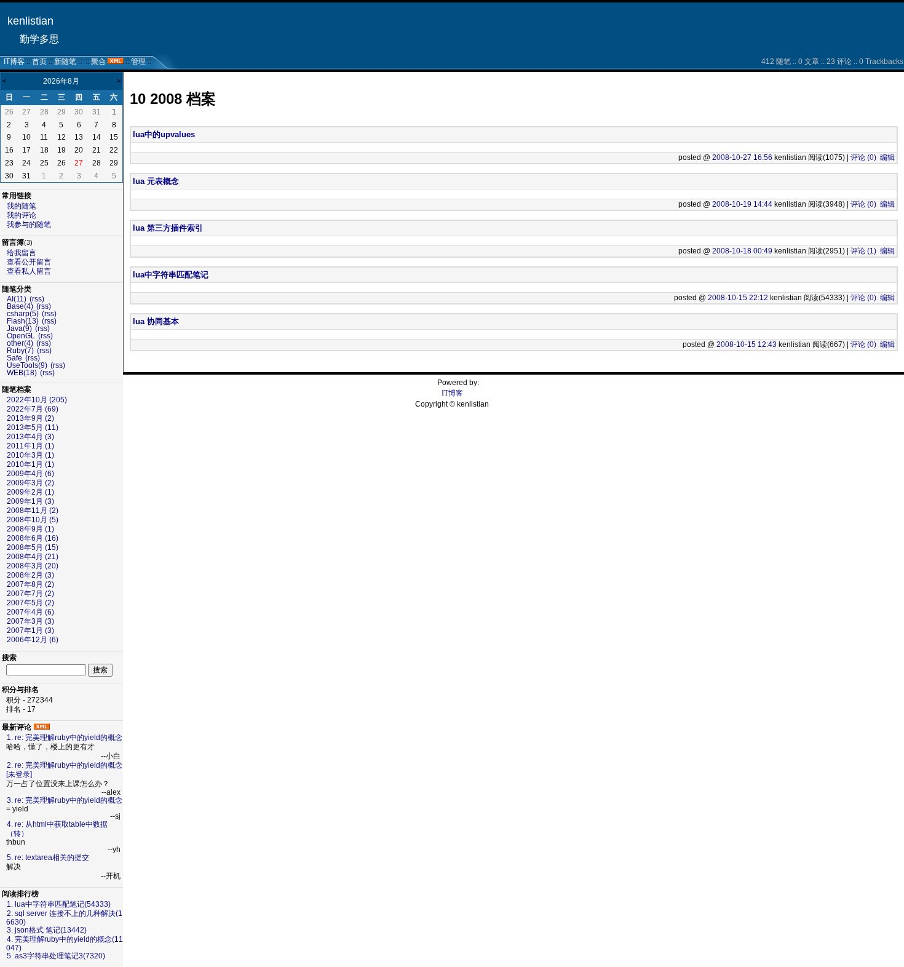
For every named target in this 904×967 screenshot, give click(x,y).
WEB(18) (22, 372)
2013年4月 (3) (30, 436)
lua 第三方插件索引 (168, 228)
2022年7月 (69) (32, 409)
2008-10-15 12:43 (746, 344)
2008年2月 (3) (30, 575)
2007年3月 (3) (30, 621)
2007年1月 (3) (30, 630)
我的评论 (21, 215)
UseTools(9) (27, 365)
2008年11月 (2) (32, 510)
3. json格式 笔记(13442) (47, 930)
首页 (39, 61)
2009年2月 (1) (30, 492)
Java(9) (19, 328)
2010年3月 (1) (30, 455)
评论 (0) (863, 157)
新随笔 (65, 61)
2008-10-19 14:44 (742, 204)
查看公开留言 (29, 262)
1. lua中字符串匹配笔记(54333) (59, 904)
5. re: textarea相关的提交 (48, 857)
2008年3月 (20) (32, 566)
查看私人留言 (29, 271)
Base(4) (20, 306)
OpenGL (21, 336)
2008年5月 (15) (32, 547)
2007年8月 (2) (30, 584)
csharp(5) (23, 313)
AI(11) (16, 299)
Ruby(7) (20, 350)
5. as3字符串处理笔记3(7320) (56, 956)
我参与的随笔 (29, 224)
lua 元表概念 (156, 181)
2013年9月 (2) (30, 418)
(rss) (37, 299)
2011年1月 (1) (30, 446)
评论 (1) (863, 251)
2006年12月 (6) (32, 639)
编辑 (887, 157)
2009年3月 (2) (30, 483)
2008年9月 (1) (30, 529)
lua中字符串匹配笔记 (170, 274)
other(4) (20, 343)
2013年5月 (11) (32, 427)
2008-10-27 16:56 (742, 157)
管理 (138, 61)
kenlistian (30, 21)
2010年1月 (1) (30, 464)
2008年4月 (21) (32, 556)
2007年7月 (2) (30, 593)
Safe (14, 358)
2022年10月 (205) (37, 400)
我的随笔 (21, 206)
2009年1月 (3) (30, 501)
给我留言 (21, 253)
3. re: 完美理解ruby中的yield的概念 (64, 800)
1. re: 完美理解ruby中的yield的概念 (64, 737)
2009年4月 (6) (30, 473)
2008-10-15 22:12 (738, 297)
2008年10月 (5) (32, 519)
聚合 (98, 61)
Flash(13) (23, 321)
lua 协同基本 (156, 321)
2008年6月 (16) (32, 538)
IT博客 (14, 61)
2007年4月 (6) (30, 612)
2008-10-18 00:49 (742, 251)
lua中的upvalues (164, 134)
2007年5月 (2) (30, 603)
